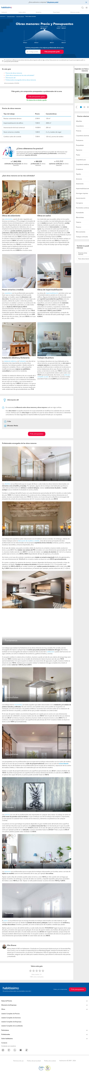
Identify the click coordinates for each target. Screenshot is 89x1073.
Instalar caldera (22, 12)
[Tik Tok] (26, 1050)
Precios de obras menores (14, 73)
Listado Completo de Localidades (12, 1026)
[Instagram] (3, 1050)
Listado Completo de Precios (10, 1013)
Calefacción (4, 12)
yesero (6, 920)
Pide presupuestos (36, 434)
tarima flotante (63, 763)
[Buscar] (83, 8)
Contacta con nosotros (8, 1046)
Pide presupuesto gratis (52, 51)
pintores (7, 814)
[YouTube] (20, 1050)
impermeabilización (52, 293)
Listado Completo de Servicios (11, 1018)
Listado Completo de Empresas (11, 1022)
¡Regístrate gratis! (52, 2)
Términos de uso (18, 1061)
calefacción (50, 652)
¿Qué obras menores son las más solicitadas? (20, 75)
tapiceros (8, 871)
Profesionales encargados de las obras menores (21, 80)
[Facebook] (8, 1050)
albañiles (7, 484)
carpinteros (8, 293)
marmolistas (18, 705)
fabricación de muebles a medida (28, 541)
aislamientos (9, 219)
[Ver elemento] (81, 107)
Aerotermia (38, 12)
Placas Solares (56, 12)
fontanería (22, 361)
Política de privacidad (34, 1061)
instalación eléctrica (10, 361)
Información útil (10, 78)
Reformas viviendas (75, 12)
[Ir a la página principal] (6, 8)
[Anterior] (76, 107)
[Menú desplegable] (87, 8)
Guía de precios (11, 16)
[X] (14, 1050)
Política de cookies (50, 1061)
